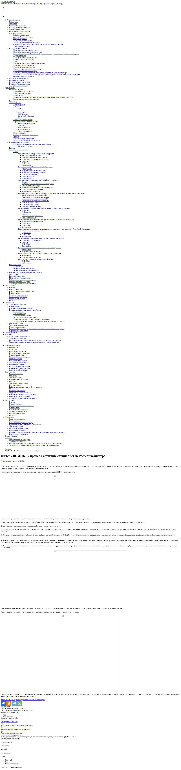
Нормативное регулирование (32, 216)
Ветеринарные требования (22, 120)
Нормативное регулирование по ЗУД (35, 199)
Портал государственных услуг (12, 733)
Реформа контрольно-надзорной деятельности (25, 272)
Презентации (18, 267)
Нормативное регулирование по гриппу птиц (38, 187)
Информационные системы (19, 142)
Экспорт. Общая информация (23, 138)
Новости (25, 214)
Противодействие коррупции (19, 84)
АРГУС (16, 106)
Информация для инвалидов (23, 65)
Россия (15, 152)
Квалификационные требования (25, 57)
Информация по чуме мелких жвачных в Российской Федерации (41, 238)
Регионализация (15, 265)
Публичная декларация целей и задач (26, 42)
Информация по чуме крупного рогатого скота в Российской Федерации (44, 208)
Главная (8, 449)
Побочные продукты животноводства (22, 280)
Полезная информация (17, 327)
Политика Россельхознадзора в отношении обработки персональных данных (36, 329)
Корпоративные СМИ (17, 299)
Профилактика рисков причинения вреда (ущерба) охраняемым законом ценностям (43, 97)
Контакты (12, 300)
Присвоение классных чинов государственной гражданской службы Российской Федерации (46, 74)
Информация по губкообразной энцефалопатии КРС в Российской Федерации (46, 219)
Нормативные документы (27, 123)
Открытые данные (20, 39)
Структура (13, 24)
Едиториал (21, 112)
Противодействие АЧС (30, 174)
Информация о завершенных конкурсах (27, 52)
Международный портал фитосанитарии (15, 729)
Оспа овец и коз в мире (30, 204)
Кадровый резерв (19, 56)
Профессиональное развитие (23, 59)
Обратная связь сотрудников (23, 76)
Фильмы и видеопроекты (18, 297)
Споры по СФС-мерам (26, 116)
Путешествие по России (22, 316)
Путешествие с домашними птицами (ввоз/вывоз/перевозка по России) (38, 321)
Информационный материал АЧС (34, 170)
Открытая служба (15, 33)
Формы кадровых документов (24, 67)
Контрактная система (16, 80)
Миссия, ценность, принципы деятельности (29, 63)
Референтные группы (21, 35)
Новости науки (14, 293)
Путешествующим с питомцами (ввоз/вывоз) (25, 310)
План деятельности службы (23, 41)
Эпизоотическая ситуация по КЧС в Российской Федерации (39, 253)
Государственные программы (19, 27)
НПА (15, 61)
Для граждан (9, 302)
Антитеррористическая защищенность (23, 283)
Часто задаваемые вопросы (18, 325)
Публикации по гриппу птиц (32, 189)
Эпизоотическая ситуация (18, 150)
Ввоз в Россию (18, 312)
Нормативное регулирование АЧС (34, 172)
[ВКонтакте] (3, 703)
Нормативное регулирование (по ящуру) (36, 159)
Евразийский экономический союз (25, 122)
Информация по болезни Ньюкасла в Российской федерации (39, 248)
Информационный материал (32, 206)
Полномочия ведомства (17, 25)
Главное (12, 287)
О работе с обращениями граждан (21, 308)
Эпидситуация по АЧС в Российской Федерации (35, 167)
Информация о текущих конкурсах (25, 50)
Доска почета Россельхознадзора (25, 71)
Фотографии (26, 227)
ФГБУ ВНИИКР (7, 700)
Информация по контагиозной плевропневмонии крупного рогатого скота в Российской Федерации (54, 229)
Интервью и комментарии (18, 295)
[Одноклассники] (8, 703)
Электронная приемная (21, 46)
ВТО (15, 110)
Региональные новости (9, 461)
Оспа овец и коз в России (31, 203)
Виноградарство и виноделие (19, 282)
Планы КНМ (18, 95)
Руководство (13, 22)
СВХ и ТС (21, 125)
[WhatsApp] (19, 703)
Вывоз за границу (19, 314)
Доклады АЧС (27, 169)
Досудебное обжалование (18, 86)
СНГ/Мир (25, 163)
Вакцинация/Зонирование (31, 155)
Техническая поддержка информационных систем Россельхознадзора (34, 342)
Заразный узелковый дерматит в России (36, 195)
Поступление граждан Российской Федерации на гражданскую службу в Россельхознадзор (46, 54)
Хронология (26, 165)
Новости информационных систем (21, 291)
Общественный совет (17, 29)
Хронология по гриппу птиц (32, 191)
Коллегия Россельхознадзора (19, 31)
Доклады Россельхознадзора (23, 37)
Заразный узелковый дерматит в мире (35, 197)
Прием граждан (14, 306)
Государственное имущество (19, 82)
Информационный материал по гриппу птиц (38, 184)
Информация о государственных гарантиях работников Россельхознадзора (40, 73)
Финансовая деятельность (18, 78)
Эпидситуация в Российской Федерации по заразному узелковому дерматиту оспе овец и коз (51, 193)
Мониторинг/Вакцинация (31, 186)
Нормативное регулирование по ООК (35, 201)
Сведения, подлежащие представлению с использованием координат (38, 44)
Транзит (16, 137)
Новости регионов (16, 289)
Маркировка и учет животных (20, 278)
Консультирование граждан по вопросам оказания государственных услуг (35, 340)
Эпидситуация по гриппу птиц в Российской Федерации (38, 180)
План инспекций (19, 133)
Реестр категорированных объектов (26, 99)
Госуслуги (13, 101)
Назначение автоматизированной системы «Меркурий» (33, 144)
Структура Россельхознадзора (19, 336)
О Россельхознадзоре (12, 20)
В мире (24, 182)
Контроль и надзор (16, 90)
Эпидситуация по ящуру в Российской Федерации (36, 154)
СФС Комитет (23, 114)
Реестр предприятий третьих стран (25, 135)
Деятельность (10, 88)
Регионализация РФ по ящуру (24, 268)
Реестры (12, 148)
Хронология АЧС (28, 178)
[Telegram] (14, 703)
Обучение (16, 700)
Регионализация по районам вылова (26, 270)
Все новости (5, 707)
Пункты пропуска (24, 127)
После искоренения (29, 218)
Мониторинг (13, 274)
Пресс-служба (10, 285)
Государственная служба (18, 48)
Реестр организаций (25, 131)
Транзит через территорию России (25, 317)
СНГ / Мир (26, 225)
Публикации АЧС (28, 176)
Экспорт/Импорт (15, 103)
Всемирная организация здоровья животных (17, 725)
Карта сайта (16, 735)
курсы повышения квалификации (32, 700)
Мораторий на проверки (22, 93)
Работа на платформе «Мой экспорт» (26, 140)
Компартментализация (17, 276)
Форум (20, 108)
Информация (26, 212)
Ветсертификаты (19, 105)
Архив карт (26, 210)
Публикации (26, 161)
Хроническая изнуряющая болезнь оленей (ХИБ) (35, 259)
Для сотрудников (11, 332)
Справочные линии (16, 323)
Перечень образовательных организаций (28, 69)
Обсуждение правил (25, 146)
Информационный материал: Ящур (34, 157)
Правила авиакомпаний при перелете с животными (31, 319)
